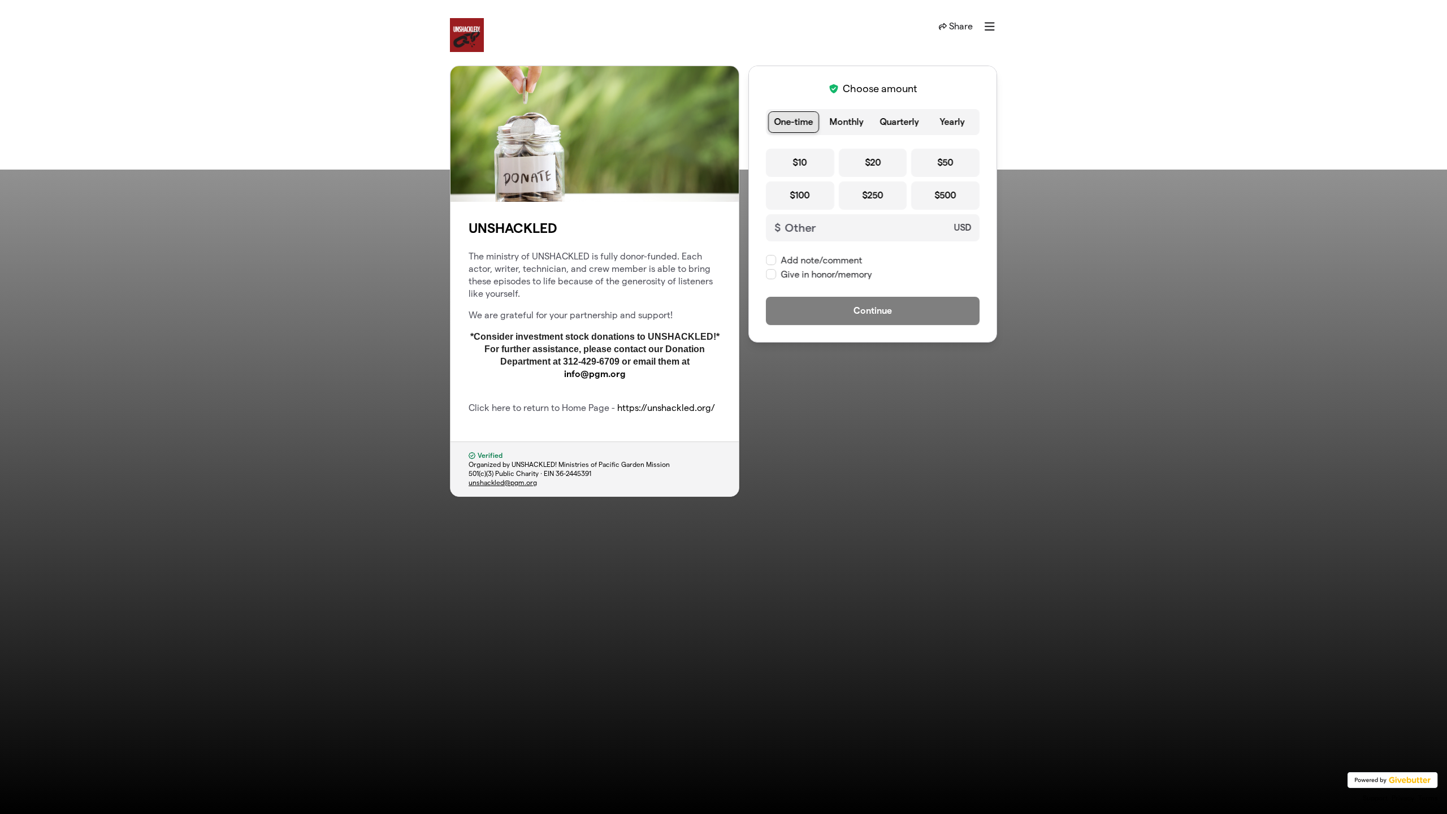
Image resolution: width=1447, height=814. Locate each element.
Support (1375, 798)
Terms (1428, 798)
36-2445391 (573, 473)
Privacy (1403, 798)
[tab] (793, 122)
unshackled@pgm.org (503, 482)
